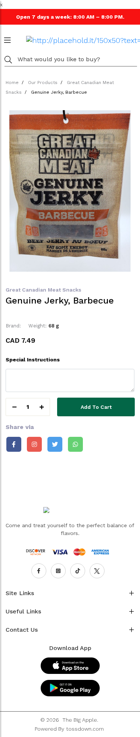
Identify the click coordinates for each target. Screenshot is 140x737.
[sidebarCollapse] (7, 38)
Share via (20, 426)
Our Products (42, 82)
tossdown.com (85, 729)
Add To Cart (96, 407)
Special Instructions (33, 360)
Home (12, 82)
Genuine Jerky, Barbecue (59, 92)
